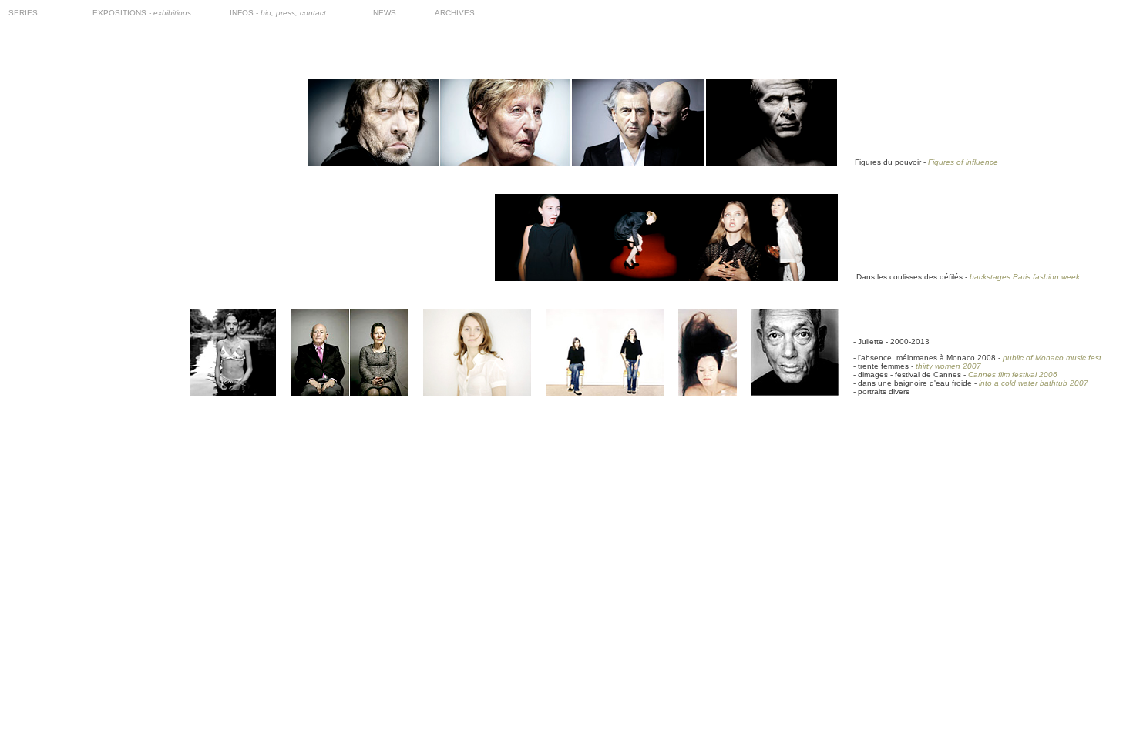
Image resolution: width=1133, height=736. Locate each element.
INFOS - (278, 12)
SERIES (23, 12)
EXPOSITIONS (141, 12)
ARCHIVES (455, 12)
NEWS (384, 12)
